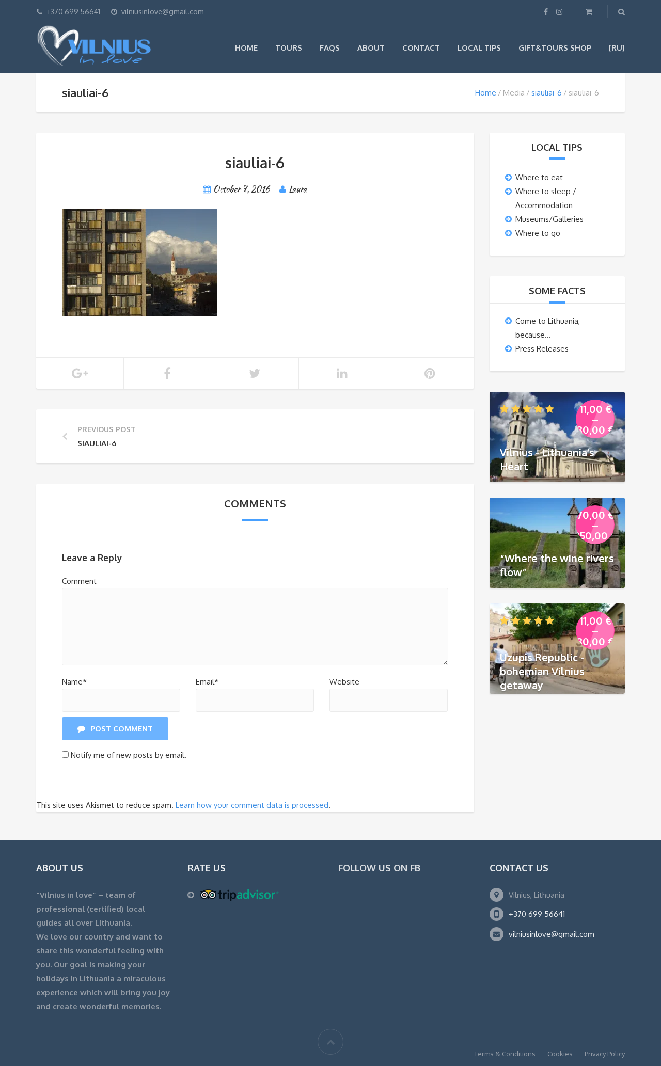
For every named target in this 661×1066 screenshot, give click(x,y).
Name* (74, 682)
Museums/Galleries (549, 219)
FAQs (330, 48)
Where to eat (539, 177)
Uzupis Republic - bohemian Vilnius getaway (542, 671)
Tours (288, 48)
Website (344, 682)
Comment (79, 581)
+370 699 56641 (537, 914)
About (371, 48)
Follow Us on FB (379, 867)
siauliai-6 (546, 93)
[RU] (617, 48)
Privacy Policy (605, 1053)
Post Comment (121, 729)
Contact (421, 48)
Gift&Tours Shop (554, 48)
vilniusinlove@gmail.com (551, 934)
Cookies (560, 1053)
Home (246, 48)
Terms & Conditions (505, 1053)
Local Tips (479, 48)
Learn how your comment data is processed (252, 805)
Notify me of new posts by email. (128, 755)
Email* (207, 682)
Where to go (537, 233)
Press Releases (542, 349)
